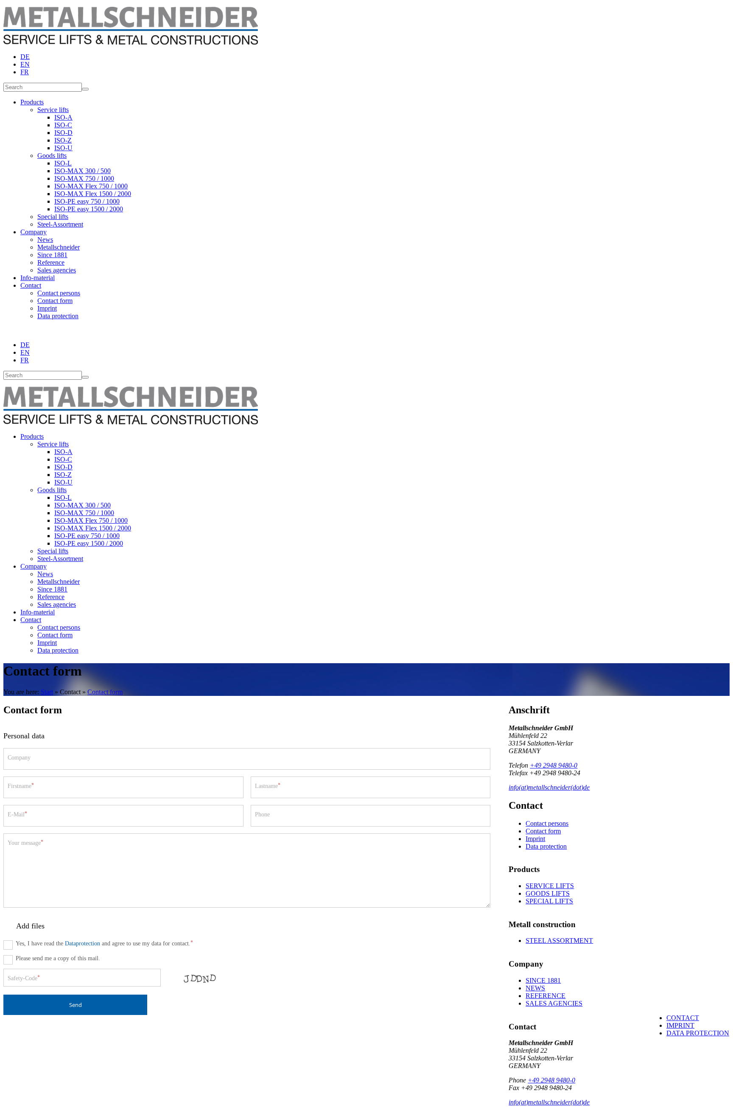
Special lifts (52, 216)
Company (33, 231)
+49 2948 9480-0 (553, 765)
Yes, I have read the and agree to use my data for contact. (104, 943)
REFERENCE (545, 995)
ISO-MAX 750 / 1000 (84, 178)
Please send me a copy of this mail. (58, 958)
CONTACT (682, 1017)
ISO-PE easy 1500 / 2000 (88, 209)
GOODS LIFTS (548, 893)
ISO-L (63, 163)
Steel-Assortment (60, 224)
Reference (50, 262)
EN (25, 64)
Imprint (47, 308)
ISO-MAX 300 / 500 (82, 170)
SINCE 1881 (543, 980)
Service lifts (53, 109)
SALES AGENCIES (554, 1003)
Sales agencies (56, 270)
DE (25, 56)
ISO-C (63, 125)
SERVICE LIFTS (550, 885)
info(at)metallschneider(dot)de (549, 787)
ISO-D (63, 132)
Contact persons (58, 293)
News (45, 239)
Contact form (55, 300)
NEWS (535, 988)
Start (47, 691)
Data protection (57, 316)
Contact (30, 285)
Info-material (37, 277)
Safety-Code (24, 978)
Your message (25, 842)
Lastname (267, 785)
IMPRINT (680, 1025)
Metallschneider (58, 247)
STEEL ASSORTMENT (559, 940)
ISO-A (63, 117)
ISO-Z (63, 140)
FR (24, 72)
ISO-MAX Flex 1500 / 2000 (92, 193)
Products (32, 102)
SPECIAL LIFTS (549, 901)
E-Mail (17, 814)
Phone (262, 814)
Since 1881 (52, 254)
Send (75, 1005)
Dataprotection (82, 943)
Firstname (21, 785)
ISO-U (63, 147)
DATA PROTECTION (697, 1033)
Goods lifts (52, 155)
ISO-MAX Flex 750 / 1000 (91, 186)
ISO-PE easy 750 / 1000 (87, 201)
